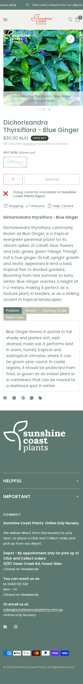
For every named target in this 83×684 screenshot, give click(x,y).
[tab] (12, 310)
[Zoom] (70, 39)
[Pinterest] (24, 398)
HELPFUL (12, 481)
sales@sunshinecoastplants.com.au (33, 609)
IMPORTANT (17, 496)
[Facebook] (6, 398)
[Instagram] (19, 627)
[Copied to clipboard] (41, 398)
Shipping (29, 144)
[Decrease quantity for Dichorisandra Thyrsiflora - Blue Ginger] (7, 179)
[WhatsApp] (32, 398)
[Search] (70, 20)
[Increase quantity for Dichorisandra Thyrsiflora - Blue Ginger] (19, 179)
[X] (15, 398)
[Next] (49, 109)
